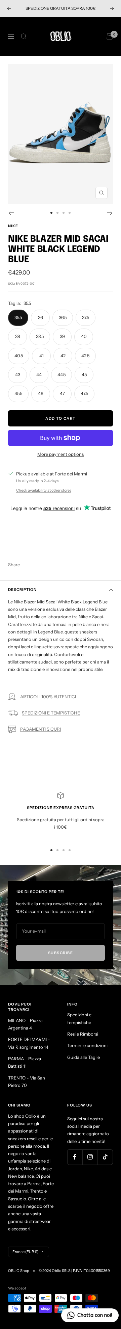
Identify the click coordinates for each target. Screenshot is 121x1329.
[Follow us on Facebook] (74, 1157)
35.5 (18, 317)
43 (17, 374)
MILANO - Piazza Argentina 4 (25, 1024)
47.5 (84, 393)
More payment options (60, 454)
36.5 (63, 317)
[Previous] (11, 212)
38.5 (40, 336)
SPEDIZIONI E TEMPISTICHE (51, 712)
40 (84, 336)
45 (84, 374)
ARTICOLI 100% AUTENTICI (48, 696)
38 (17, 336)
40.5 (18, 355)
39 (62, 336)
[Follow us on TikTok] (105, 1157)
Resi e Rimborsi (82, 1034)
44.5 (61, 374)
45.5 (18, 393)
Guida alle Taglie (83, 1057)
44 (39, 374)
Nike (13, 226)
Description (22, 589)
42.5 (85, 355)
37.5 (85, 317)
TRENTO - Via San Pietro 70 (26, 1081)
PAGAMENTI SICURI (40, 729)
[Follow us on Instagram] (89, 1157)
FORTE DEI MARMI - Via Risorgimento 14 (29, 1043)
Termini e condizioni (87, 1045)
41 (41, 355)
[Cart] (109, 36)
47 (62, 393)
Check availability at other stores (43, 490)
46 (40, 393)
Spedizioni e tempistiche (79, 1018)
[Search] (24, 36)
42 (63, 355)
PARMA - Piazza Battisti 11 (24, 1062)
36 (40, 317)
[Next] (110, 212)
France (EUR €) (25, 1251)
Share (14, 564)
